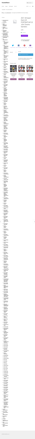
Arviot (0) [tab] (11, 52)
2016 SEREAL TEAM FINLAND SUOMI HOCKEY (6, 270)
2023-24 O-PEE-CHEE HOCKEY (6, 224)
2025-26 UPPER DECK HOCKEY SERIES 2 (6, 82)
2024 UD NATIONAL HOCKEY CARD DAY (6, 176)
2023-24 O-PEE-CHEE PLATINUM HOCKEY (6, 181)
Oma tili (15, 6)
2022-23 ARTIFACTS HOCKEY (5, 232)
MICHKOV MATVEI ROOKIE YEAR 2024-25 (6, 338)
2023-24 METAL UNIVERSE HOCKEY (6, 198)
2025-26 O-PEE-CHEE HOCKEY (6, 101)
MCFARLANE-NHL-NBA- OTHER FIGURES (6, 37)
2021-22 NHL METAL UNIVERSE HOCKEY (6, 253)
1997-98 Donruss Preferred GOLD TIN (6, 302)
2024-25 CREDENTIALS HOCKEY (5, 136)
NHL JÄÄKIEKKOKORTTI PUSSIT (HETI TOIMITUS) (6, 42)
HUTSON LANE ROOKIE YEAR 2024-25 (5, 335)
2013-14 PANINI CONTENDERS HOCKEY (6, 276)
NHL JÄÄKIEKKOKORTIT (8, 12)
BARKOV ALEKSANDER (5, 353)
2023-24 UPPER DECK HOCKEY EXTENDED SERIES (6, 211)
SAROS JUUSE (5, 369)
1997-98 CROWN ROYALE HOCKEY (6, 292)
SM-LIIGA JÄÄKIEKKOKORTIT (5, 409)
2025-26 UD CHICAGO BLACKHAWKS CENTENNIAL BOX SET (6, 112)
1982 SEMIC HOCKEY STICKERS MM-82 (6, 407)
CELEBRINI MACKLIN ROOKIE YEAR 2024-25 (6, 332)
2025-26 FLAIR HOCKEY (5, 69)
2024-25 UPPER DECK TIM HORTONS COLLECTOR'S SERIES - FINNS (6, 127)
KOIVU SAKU (5, 359)
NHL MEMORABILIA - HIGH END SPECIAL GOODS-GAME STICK (5, 34)
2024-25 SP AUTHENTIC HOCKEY (5, 131)
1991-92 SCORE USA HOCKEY (6, 314)
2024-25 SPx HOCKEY (5, 158)
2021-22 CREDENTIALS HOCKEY (5, 250)
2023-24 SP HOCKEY (5, 203)
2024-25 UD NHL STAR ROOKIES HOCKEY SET (6, 160)
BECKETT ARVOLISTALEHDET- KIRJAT (5, 425)
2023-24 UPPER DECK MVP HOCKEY (6, 229)
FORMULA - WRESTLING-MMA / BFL (5, 28)
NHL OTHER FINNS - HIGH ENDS (6, 376)
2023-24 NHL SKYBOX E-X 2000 (6, 179)
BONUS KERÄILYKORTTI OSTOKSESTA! (5, 25)
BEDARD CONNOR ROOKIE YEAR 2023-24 (6, 329)
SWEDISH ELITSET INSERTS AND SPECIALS (6, 392)
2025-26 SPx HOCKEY (5, 67)
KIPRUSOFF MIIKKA (6, 358)
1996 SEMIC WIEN (6, 326)
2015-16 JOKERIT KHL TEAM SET (6, 387)
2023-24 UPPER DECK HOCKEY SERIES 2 (6, 214)
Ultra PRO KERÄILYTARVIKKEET (5, 420)
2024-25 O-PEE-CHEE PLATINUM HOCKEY (6, 143)
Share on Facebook (18, 47)
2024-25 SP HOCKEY (5, 166)
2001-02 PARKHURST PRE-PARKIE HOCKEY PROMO (6, 286)
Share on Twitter (12, 47)
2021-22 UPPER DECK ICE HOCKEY (6, 256)
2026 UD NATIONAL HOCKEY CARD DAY (6, 77)
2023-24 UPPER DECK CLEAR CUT (6, 149)
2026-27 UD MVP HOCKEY (6, 62)
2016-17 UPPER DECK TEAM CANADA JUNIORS (6, 267)
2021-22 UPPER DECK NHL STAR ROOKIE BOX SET (6, 258)
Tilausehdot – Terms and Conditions (7, 9)
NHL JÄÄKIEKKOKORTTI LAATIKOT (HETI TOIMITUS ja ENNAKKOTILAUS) (6, 47)
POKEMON (4, 418)
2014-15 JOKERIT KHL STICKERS (6, 390)
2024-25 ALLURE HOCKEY (6, 163)
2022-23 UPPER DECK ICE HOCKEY (6, 245)
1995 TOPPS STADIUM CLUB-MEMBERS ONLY (6, 308)
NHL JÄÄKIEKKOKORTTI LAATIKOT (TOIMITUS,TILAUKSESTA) (6, 52)
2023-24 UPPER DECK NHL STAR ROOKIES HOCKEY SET (6, 220)
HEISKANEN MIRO (6, 355)
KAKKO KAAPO (5, 356)
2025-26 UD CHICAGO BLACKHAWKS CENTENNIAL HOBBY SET (5, 89)
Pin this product (24, 47)
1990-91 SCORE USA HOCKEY (6, 322)
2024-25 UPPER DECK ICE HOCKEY (6, 133)
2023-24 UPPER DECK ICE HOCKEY (6, 206)
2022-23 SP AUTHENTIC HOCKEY (5, 237)
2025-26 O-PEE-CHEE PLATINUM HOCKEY (6, 64)
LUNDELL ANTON (6, 365)
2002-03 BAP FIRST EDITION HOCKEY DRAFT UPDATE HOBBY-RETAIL (6, 280)
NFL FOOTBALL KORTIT (5, 416)
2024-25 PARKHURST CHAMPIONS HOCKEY (5, 140)
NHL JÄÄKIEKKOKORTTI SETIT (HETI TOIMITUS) (6, 56)
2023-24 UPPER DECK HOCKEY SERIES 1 (6, 217)
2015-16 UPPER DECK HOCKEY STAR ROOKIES (6, 273)
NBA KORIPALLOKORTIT (5, 414)
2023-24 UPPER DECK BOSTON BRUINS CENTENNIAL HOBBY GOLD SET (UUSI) (6, 194)
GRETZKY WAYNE (6, 345)
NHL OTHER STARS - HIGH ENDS (6, 351)
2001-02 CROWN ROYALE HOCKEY (6, 283)
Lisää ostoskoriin (24, 35)
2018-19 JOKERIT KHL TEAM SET (6, 380)
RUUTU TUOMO (6, 368)
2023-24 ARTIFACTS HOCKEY (5, 226)
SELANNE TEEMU (6, 371)
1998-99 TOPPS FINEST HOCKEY (6, 289)
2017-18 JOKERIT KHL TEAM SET (6, 383)
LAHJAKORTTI (4, 22)
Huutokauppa (11, 6)
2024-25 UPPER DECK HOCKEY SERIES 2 (6, 152)
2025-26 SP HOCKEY (5, 74)
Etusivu (3, 6)
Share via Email (30, 47)
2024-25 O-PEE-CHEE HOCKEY (6, 168)
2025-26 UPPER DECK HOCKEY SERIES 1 (6, 85)
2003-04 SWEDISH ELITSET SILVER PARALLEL (6, 399)
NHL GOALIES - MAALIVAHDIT (6, 349)
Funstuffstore (5, 2)
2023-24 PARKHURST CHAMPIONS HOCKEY (5, 185)
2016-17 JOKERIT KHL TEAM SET (6, 385)
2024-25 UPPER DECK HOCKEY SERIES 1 (6, 155)
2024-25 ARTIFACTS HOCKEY (5, 171)
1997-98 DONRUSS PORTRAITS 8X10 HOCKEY (6, 298)
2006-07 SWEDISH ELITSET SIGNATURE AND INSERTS (6, 396)
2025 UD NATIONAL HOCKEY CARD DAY (6, 123)
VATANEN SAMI (6, 374)
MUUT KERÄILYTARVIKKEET (5, 422)
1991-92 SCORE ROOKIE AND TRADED (6, 311)
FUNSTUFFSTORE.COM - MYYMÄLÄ (5, 21)
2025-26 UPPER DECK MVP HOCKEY (6, 115)
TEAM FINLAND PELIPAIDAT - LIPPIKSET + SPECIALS (6, 31)
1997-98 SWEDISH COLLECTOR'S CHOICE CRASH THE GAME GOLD (6, 403)
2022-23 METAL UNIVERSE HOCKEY (6, 235)
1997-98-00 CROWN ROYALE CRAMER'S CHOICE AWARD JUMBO (6, 295)
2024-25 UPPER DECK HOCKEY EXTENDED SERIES (6, 146)
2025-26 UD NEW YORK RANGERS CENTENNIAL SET (6, 98)
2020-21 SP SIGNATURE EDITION (5, 261)
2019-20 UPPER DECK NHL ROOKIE (6, 264)
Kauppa (6, 6)
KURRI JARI (5, 362)
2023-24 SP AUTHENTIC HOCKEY (5, 201)
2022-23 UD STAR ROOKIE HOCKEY (6, 247)
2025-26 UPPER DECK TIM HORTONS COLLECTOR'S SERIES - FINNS (6, 119)
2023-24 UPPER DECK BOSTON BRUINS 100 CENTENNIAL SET (6, 189)
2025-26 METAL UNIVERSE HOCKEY (6, 72)
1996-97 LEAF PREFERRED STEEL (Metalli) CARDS (6, 305)
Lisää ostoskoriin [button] (13, 79)
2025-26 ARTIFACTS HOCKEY (5, 103)
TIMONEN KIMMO (6, 372)
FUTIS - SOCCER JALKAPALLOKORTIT (5, 412)
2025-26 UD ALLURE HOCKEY (6, 79)
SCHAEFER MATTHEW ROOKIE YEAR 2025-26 (6, 341)
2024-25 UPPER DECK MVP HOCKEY (6, 173)
